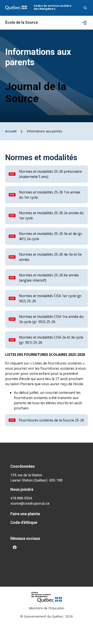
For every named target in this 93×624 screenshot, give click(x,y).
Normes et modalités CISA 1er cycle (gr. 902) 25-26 (50, 298)
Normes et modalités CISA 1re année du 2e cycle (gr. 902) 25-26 (51, 319)
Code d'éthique (23, 522)
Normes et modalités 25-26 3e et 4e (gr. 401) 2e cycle (51, 236)
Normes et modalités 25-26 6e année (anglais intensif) (49, 278)
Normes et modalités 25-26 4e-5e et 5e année (50, 257)
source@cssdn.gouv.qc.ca (29, 503)
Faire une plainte (25, 514)
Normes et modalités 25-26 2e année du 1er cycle (51, 215)
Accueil (10, 131)
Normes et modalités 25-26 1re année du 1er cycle (49, 195)
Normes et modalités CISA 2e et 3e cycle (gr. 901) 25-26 (51, 340)
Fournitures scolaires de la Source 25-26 (51, 420)
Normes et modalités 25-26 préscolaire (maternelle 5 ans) (50, 174)
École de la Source (21, 23)
